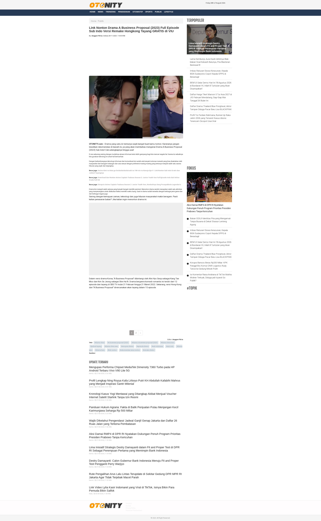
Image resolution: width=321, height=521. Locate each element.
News (100, 11)
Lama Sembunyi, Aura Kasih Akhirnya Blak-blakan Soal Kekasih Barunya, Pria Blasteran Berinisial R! (210, 62)
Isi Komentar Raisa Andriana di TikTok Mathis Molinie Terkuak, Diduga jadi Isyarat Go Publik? (211, 277)
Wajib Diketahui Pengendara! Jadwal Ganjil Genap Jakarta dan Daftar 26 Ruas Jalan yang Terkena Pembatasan (133, 422)
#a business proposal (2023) (118, 343)
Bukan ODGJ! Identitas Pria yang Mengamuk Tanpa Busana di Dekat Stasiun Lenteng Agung (210, 221)
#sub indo (170, 346)
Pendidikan (124, 11)
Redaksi (129, 503)
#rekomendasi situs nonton (130, 350)
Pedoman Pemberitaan (134, 510)
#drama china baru (167, 343)
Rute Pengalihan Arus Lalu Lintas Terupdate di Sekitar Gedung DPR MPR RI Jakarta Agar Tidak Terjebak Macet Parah (135, 475)
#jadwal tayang (95, 346)
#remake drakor (148, 350)
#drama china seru (111, 346)
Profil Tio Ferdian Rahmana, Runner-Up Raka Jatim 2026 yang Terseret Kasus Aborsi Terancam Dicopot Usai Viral (210, 118)
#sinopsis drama (127, 346)
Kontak (128, 506)
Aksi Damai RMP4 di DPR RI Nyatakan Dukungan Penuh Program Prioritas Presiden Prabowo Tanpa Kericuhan (209, 208)
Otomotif (138, 11)
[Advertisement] (136, 56)
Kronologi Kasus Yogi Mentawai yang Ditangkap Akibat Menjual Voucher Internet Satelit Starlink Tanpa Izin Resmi (132, 395)
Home (92, 11)
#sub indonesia (157, 346)
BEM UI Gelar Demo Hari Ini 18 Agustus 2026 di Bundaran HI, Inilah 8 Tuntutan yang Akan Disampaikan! (210, 85)
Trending (111, 11)
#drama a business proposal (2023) (145, 343)
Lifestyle (168, 11)
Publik (158, 11)
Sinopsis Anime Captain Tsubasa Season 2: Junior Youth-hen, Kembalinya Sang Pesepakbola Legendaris (139, 184)
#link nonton (112, 350)
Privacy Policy (130, 508)
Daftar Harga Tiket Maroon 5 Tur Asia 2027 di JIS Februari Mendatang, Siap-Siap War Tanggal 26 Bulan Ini (211, 97)
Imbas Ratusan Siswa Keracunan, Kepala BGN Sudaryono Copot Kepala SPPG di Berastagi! (209, 74)
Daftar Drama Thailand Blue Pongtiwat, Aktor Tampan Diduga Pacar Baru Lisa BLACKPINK (211, 107)
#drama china (99, 343)
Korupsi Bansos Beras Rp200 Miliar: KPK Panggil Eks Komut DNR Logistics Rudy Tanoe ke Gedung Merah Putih (208, 265)
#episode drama (143, 346)
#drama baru (100, 350)
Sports (148, 11)
